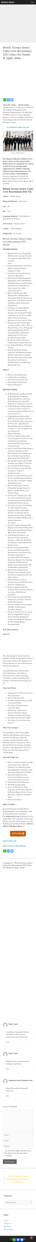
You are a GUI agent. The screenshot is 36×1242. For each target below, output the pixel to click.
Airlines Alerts (7, 2)
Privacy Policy (9, 1229)
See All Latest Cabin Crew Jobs (18, 127)
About (6, 1220)
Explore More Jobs (10, 841)
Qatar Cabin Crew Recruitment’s (14, 846)
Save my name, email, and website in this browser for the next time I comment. (18, 1153)
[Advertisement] (18, 23)
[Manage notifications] (31, 1237)
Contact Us (7, 1223)
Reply (7, 1042)
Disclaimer (7, 1226)
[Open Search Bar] (26, 2)
